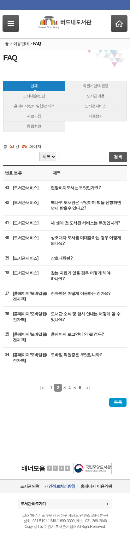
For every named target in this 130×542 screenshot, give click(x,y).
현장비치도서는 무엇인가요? (76, 187)
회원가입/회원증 (95, 86)
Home (119, 23)
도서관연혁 (29, 486)
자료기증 (34, 116)
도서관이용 (96, 96)
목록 (118, 402)
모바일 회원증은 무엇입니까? (76, 354)
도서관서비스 (95, 106)
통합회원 (34, 126)
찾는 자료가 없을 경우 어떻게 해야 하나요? (80, 276)
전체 (34, 86)
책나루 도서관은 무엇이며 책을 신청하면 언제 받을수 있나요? (86, 205)
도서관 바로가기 (33, 503)
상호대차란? (62, 258)
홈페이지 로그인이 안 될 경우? (77, 334)
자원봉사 (95, 116)
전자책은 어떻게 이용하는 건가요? (80, 293)
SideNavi (11, 23)
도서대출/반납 (34, 96)
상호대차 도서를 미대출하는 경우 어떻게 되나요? (86, 240)
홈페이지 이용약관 (96, 486)
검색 (118, 156)
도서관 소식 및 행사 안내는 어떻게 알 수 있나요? (85, 316)
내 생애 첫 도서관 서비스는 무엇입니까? (86, 223)
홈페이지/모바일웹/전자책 (34, 106)
